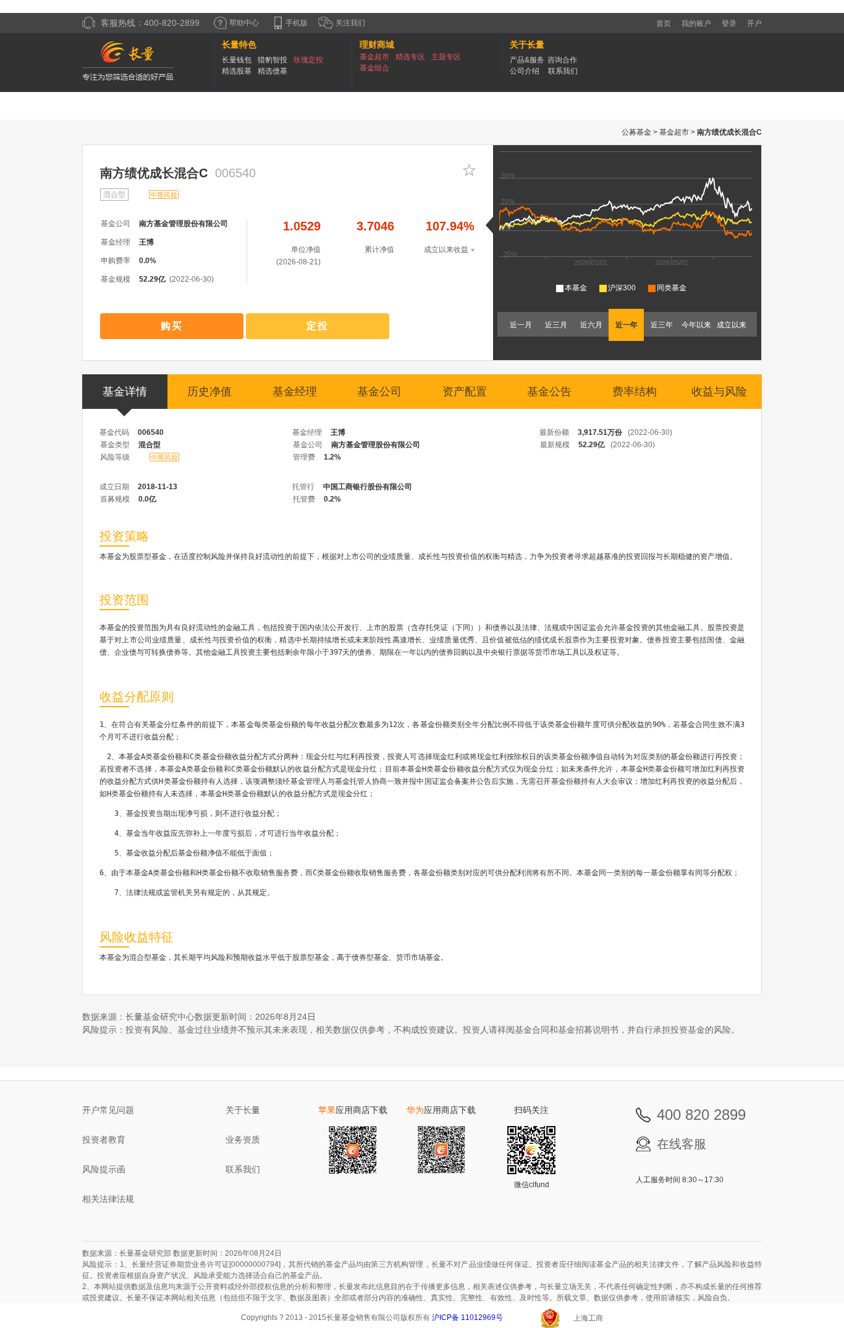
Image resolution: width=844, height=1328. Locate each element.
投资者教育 (103, 1140)
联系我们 (563, 71)
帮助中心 (244, 23)
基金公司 (379, 391)
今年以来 (696, 325)
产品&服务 (527, 60)
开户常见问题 (108, 1110)
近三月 (556, 325)
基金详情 (125, 391)
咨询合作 (562, 60)
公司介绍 (524, 71)
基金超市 (374, 57)
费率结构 (634, 391)
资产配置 (464, 391)
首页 (663, 23)
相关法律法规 (108, 1199)
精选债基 (272, 71)
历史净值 (209, 391)
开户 (754, 23)
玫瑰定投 (308, 60)
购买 (172, 326)
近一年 (626, 325)
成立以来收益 (446, 249)
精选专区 (410, 57)
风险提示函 (103, 1169)
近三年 (662, 325)
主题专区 (446, 57)
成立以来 (731, 325)
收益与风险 (719, 391)
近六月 (591, 325)
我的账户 (696, 23)
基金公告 (549, 391)
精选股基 (236, 71)
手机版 (296, 23)
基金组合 (374, 68)
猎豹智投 (272, 60)
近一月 (521, 325)
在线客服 (681, 1144)
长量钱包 (236, 60)
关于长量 (243, 1110)
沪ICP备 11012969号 (468, 1317)
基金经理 (294, 391)
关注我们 (349, 23)
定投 (317, 326)
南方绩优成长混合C (154, 173)
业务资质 (243, 1140)
